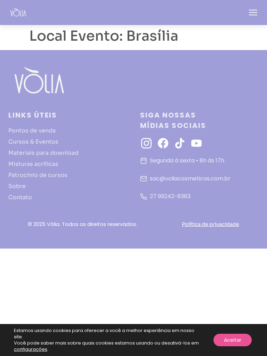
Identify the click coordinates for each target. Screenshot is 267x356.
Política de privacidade (210, 224)
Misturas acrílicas (33, 164)
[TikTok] (179, 143)
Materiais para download (43, 152)
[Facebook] (163, 143)
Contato (20, 197)
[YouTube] (196, 143)
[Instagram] (146, 143)
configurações (30, 349)
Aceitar (232, 340)
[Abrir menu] (253, 12)
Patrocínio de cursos (37, 175)
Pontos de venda (32, 130)
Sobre (17, 186)
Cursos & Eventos (33, 141)
